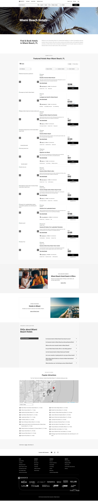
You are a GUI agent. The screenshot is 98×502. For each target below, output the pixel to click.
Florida (26, 444)
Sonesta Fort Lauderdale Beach (48, 208)
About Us (51, 460)
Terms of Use (67, 464)
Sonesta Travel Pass (53, 462)
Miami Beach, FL (44, 86)
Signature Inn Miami (45, 152)
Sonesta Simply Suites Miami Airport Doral (50, 189)
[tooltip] (74, 86)
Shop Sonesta (36, 470)
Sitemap (66, 468)
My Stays (74, 1)
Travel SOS (36, 466)
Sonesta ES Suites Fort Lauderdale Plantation (51, 227)
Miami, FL (43, 123)
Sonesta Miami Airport (45, 133)
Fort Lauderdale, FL (44, 217)
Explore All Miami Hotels (34, 311)
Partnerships (52, 464)
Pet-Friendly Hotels (22, 470)
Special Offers (33, 1)
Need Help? (36, 464)
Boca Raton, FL (44, 254)
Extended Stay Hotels (22, 468)
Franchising (52, 466)
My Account (36, 462)
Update (75, 4)
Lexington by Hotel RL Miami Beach (49, 97)
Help (78, 1)
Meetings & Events (40, 1)
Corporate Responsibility (54, 472)
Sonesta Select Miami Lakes (47, 171)
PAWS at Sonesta (37, 468)
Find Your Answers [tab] (25, 338)
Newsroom (51, 470)
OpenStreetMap (72, 402)
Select (73, 88)
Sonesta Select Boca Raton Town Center (50, 245)
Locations (20, 462)
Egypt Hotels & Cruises (23, 466)
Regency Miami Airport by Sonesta (48, 115)
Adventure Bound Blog (23, 472)
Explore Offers (63, 282)
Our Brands (27, 1)
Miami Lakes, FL (44, 179)
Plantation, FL (43, 235)
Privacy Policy (67, 460)
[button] (21, 382)
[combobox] (29, 5)
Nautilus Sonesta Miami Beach (47, 77)
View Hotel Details (43, 83)
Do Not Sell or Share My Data (70, 466)
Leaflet (68, 402)
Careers (51, 468)
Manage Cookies (68, 462)
